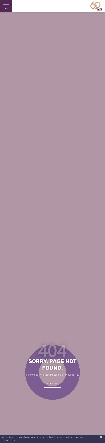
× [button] (101, 437)
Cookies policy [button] (8, 440)
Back (50, 383)
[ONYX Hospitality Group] (96, 6)
